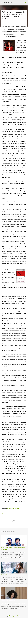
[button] (3, 22)
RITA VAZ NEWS (8, 2)
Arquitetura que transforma (8, 600)
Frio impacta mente (6, 574)
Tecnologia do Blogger (15, 616)
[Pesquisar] (26, 2)
